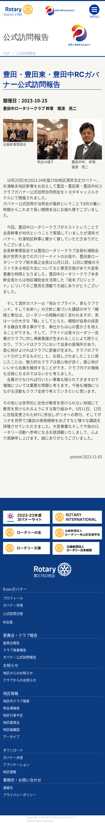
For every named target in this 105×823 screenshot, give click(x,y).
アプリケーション (16, 764)
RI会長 (8, 622)
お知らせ (10, 665)
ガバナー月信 (13, 605)
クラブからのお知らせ (19, 680)
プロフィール (13, 598)
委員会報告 (11, 643)
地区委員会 (11, 722)
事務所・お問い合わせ (22, 780)
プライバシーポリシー (19, 795)
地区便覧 (9, 772)
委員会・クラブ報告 (20, 635)
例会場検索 (11, 708)
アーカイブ (11, 736)
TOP (6, 53)
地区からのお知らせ (18, 673)
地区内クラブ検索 (16, 701)
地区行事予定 (13, 715)
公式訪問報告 (26, 53)
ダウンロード (13, 750)
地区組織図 (11, 729)
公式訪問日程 (13, 613)
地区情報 (10, 693)
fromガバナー (15, 589)
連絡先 (8, 787)
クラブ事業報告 (14, 650)
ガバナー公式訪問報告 (19, 657)
